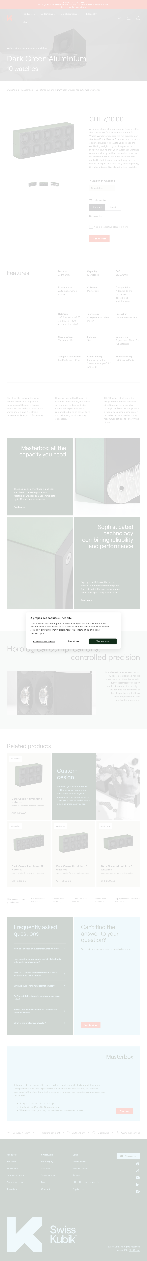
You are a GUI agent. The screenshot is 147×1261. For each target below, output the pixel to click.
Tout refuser (73, 641)
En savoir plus (37, 633)
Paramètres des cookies (44, 642)
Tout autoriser (102, 641)
